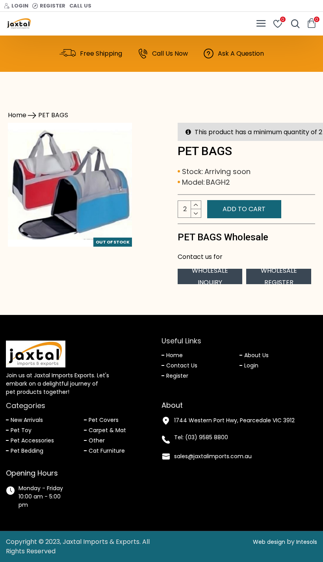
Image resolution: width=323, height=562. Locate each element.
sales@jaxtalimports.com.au (213, 456)
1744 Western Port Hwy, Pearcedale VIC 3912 (234, 420)
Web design (269, 542)
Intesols (306, 542)
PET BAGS (53, 115)
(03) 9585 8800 (206, 437)
